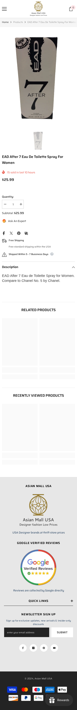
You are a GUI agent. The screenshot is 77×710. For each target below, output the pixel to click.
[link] (20, 370)
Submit (62, 632)
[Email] (26, 233)
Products (18, 22)
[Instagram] (33, 648)
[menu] (4, 9)
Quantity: (8, 196)
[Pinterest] (19, 233)
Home (5, 22)
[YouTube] (54, 648)
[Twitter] (11, 233)
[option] (38, 76)
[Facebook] (4, 233)
